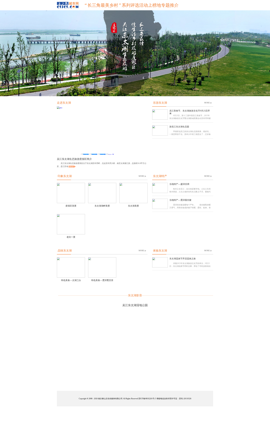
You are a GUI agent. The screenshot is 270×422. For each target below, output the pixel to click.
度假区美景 (70, 206)
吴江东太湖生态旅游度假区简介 (74, 159)
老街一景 (71, 237)
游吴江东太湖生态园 (179, 127)
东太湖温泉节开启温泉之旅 (182, 258)
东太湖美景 (133, 206)
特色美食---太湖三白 (71, 280)
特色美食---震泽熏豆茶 (102, 280)
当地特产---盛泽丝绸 (179, 184)
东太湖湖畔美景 (102, 206)
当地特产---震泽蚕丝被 (180, 200)
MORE (207, 103)
